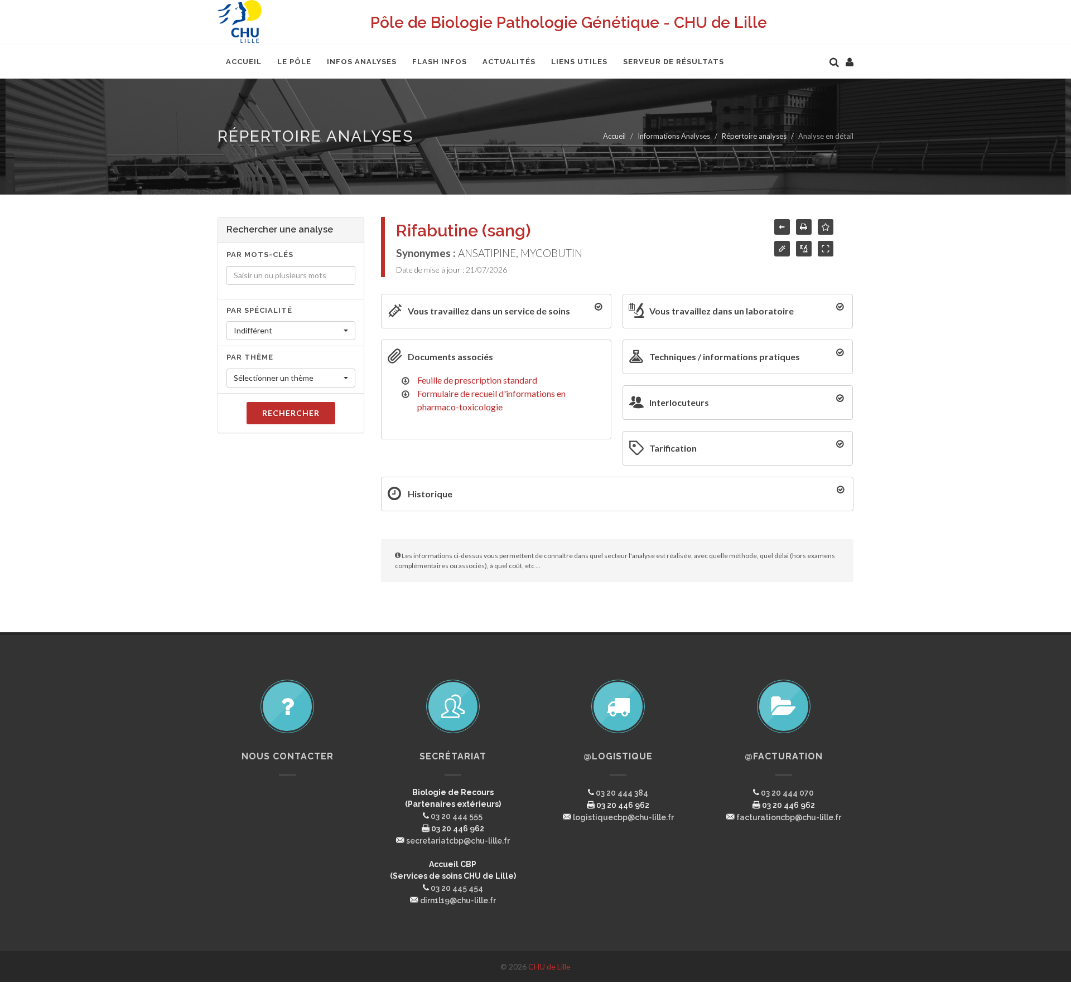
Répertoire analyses (754, 136)
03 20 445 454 (457, 888)
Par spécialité (259, 310)
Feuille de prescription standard (477, 380)
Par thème (249, 357)
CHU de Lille (549, 966)
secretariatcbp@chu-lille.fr (458, 840)
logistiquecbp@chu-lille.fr (623, 817)
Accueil (614, 136)
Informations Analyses (674, 136)
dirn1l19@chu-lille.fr (458, 900)
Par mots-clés (259, 254)
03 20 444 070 (787, 792)
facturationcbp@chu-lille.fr (788, 817)
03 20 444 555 (457, 816)
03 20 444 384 (622, 792)
